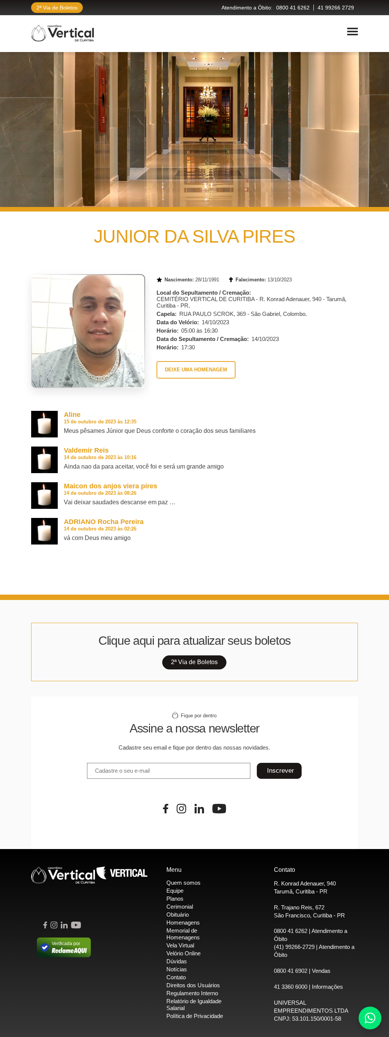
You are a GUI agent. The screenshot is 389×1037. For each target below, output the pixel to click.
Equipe (174, 890)
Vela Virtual (180, 945)
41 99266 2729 (336, 8)
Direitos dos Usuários (193, 985)
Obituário (177, 914)
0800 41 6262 (293, 8)
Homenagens (183, 922)
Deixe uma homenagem (196, 369)
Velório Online (183, 953)
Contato (176, 977)
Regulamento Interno (192, 993)
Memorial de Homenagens (183, 934)
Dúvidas (176, 961)
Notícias (176, 969)
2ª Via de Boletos (56, 8)
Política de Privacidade (194, 1016)
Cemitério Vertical (62, 33)
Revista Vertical (121, 875)
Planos (174, 898)
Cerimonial (179, 906)
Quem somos (183, 882)
